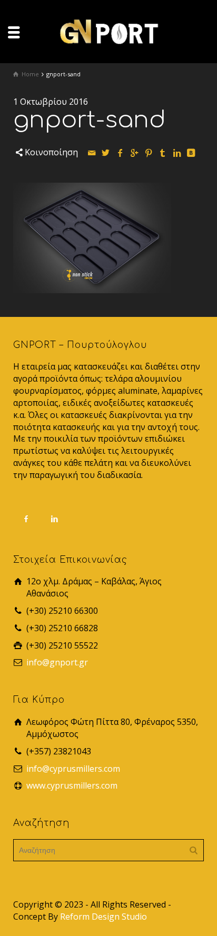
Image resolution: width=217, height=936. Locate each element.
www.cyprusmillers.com (71, 785)
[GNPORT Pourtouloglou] (108, 30)
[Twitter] (106, 152)
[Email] (91, 152)
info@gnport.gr (57, 662)
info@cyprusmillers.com (73, 768)
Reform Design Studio (103, 916)
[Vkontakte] (191, 152)
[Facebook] (120, 152)
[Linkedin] (177, 152)
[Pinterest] (148, 152)
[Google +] (134, 152)
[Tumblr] (162, 152)
